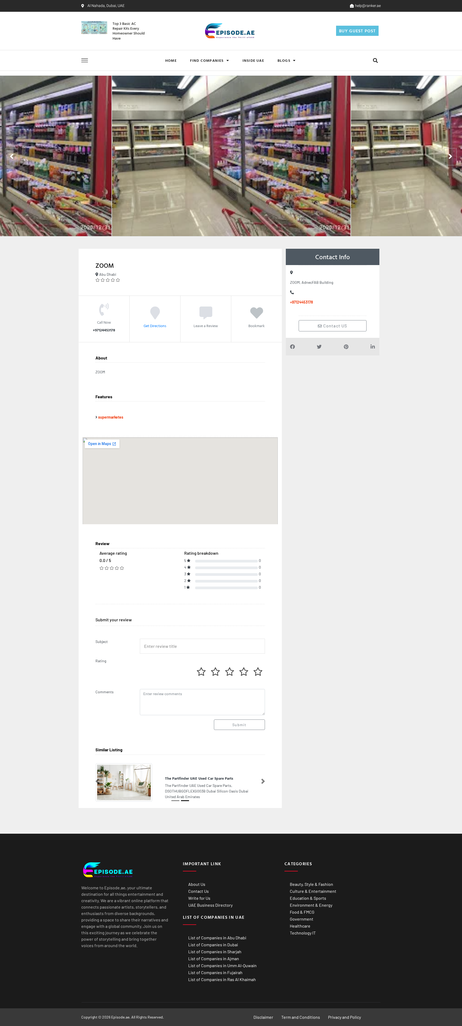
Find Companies (207, 60)
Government (301, 918)
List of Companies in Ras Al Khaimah (222, 979)
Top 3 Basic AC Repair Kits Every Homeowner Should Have (129, 31)
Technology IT (303, 932)
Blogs (284, 60)
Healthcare (300, 925)
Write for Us (199, 897)
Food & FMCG (302, 911)
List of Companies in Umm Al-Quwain (222, 965)
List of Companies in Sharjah (214, 951)
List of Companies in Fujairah (215, 972)
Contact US (334, 325)
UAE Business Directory (210, 904)
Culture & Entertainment (313, 890)
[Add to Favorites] (256, 316)
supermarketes (110, 417)
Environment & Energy (311, 904)
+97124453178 (301, 302)
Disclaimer (263, 1016)
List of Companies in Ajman (213, 958)
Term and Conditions (300, 1016)
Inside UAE (253, 60)
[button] (375, 60)
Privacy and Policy (344, 1016)
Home (171, 60)
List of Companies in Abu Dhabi (217, 937)
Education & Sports (308, 897)
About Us (196, 883)
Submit (239, 724)
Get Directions (155, 325)
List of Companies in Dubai (213, 944)
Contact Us (198, 890)
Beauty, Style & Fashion (311, 883)
